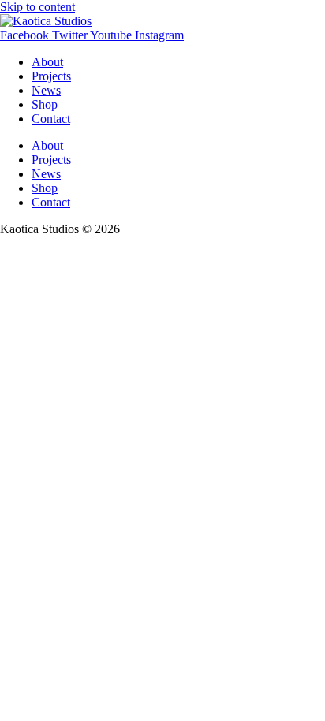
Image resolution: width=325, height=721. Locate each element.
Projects (51, 76)
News (46, 90)
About (47, 62)
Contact (51, 118)
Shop (45, 104)
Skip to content (37, 6)
